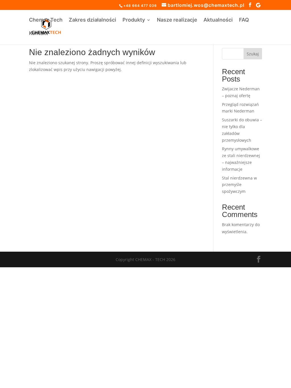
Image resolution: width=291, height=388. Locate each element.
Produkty (133, 20)
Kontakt (38, 33)
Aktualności (218, 20)
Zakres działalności (92, 20)
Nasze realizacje (177, 20)
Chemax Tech (46, 20)
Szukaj (253, 54)
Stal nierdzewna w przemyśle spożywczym (239, 184)
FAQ (244, 20)
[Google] (258, 5)
